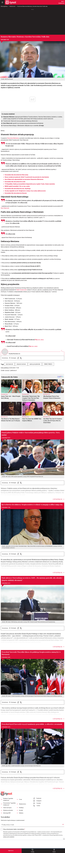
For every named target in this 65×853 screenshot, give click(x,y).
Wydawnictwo (22, 804)
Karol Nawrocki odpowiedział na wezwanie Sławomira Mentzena (24, 179)
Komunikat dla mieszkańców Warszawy (16, 175)
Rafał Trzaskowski (21, 290)
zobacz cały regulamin (8, 837)
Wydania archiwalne (8, 810)
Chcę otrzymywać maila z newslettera (14, 829)
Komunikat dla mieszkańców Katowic (16, 193)
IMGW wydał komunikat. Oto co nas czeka (17, 186)
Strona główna (4, 6)
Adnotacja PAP (7, 813)
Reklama (21, 813)
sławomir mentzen (21, 364)
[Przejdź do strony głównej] (11, 2)
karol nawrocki (9, 364)
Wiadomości (12, 6)
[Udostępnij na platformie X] (21, 358)
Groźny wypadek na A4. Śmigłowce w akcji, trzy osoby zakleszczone (25, 191)
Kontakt (21, 810)
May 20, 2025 (39, 340)
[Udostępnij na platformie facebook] (18, 358)
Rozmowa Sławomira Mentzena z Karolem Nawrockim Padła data (32, 6)
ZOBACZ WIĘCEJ (48, 364)
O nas (20, 799)
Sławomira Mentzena (13, 138)
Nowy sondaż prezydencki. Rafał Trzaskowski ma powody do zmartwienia (27, 177)
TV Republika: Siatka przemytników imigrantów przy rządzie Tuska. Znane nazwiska (30, 184)
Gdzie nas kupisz (7, 808)
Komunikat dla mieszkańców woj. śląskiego (18, 189)
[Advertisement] (32, 21)
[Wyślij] (63, 824)
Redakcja (21, 808)
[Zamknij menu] (2, 2)
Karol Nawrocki (5, 208)
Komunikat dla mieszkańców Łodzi (15, 182)
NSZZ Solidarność (61, 2)
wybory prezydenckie (35, 364)
